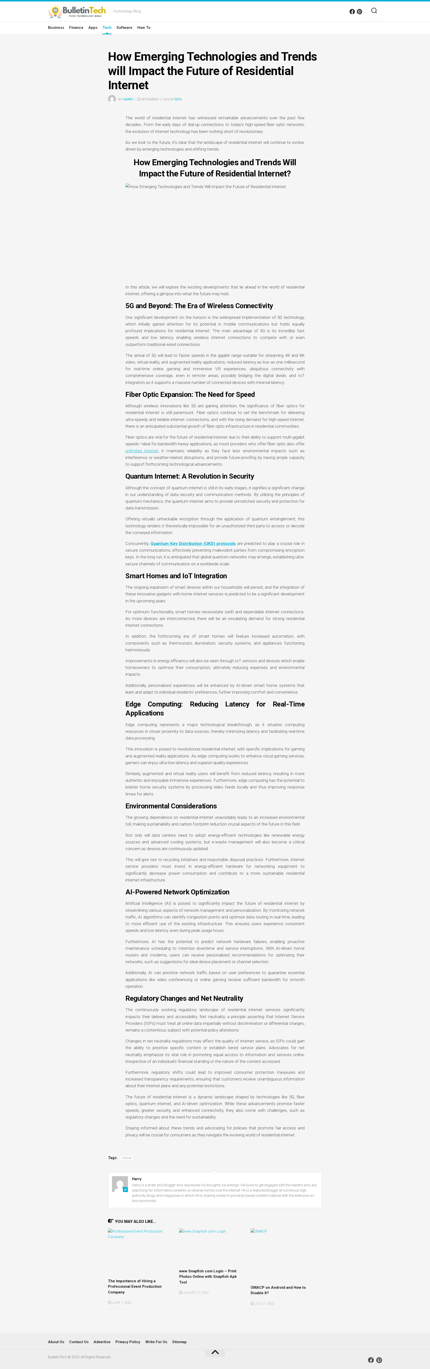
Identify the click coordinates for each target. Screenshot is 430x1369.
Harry (128, 99)
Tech (107, 27)
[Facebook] (352, 11)
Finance (76, 27)
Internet (127, 1158)
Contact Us (79, 1342)
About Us (56, 1342)
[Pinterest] (359, 11)
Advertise (102, 1342)
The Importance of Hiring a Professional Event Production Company (135, 1286)
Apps (93, 27)
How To (144, 27)
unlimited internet (141, 450)
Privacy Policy (127, 1342)
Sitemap (179, 1342)
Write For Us (156, 1342)
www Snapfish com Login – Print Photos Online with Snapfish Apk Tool (208, 1277)
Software (124, 27)
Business (56, 27)
